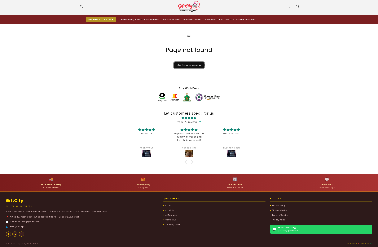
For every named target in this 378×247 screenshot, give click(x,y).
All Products (171, 215)
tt (21, 234)
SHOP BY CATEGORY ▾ (100, 19)
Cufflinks (224, 19)
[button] (81, 6)
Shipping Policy (279, 210)
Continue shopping (189, 65)
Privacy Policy (278, 220)
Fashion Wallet (171, 19)
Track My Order (172, 224)
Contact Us (170, 220)
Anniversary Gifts (130, 19)
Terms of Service (280, 215)
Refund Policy (278, 205)
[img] (189, 118)
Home (168, 205)
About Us (169, 210)
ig (15, 234)
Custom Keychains (244, 19)
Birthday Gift (151, 19)
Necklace (210, 19)
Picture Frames (192, 19)
